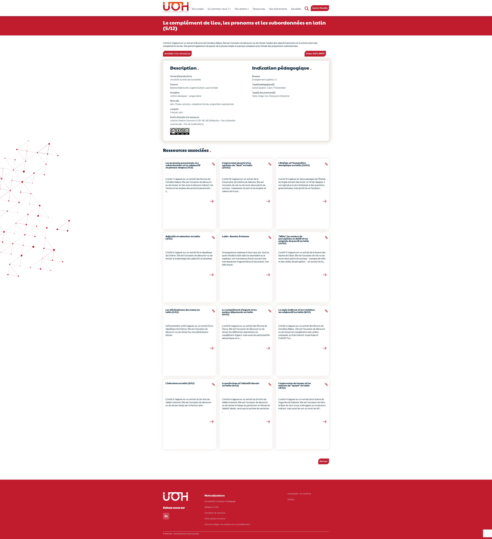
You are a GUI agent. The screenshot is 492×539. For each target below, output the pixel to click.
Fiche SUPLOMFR (315, 53)
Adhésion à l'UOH (211, 507)
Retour (324, 461)
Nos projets (198, 9)
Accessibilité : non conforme (299, 494)
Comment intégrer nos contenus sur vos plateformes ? (227, 524)
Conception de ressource (214, 513)
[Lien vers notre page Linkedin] (166, 517)
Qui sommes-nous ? (218, 9)
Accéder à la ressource (177, 53)
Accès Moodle (320, 8)
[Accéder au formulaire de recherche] (307, 9)
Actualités (296, 9)
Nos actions (241, 9)
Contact (291, 499)
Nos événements (278, 9)
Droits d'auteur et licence (214, 519)
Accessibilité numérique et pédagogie (220, 501)
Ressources (259, 9)
